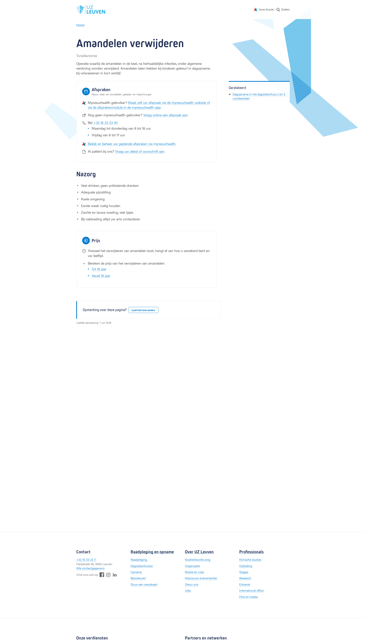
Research (245, 578)
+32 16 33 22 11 (86, 559)
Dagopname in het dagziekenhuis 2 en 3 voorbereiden (259, 96)
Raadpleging (139, 559)
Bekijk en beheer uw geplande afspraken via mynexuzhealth (131, 143)
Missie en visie (194, 572)
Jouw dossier (266, 9)
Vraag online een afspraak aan (165, 114)
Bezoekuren (138, 578)
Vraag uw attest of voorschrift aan (139, 151)
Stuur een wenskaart (144, 584)
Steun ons (191, 584)
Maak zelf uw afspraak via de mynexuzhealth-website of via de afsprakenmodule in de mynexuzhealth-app (149, 105)
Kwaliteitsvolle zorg (197, 559)
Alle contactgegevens (90, 568)
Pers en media (248, 596)
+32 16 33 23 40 (105, 122)
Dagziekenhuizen (142, 566)
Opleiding (245, 566)
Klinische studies (250, 559)
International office (251, 590)
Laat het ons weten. (143, 310)
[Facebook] (102, 574)
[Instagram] (108, 574)
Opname (136, 572)
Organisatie (192, 566)
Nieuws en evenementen (201, 578)
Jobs (188, 590)
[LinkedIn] (114, 574)
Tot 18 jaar (99, 268)
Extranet (244, 584)
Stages (243, 572)
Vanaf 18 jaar (101, 275)
